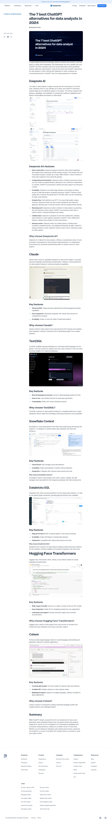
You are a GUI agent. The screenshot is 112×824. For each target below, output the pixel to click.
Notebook (24, 759)
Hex (75, 777)
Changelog (41, 769)
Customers (17, 5)
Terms (39, 817)
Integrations (42, 759)
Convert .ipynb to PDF (27, 787)
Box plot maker (44, 787)
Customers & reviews (62, 759)
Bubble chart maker (46, 798)
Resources (28, 5)
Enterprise (82, 5)
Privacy (33, 817)
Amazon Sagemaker (79, 762)
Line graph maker (26, 798)
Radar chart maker (45, 794)
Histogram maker (26, 809)
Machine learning (26, 766)
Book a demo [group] (92, 5)
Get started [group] (101, 5)
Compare (94, 769)
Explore (93, 762)
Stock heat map (44, 809)
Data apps (24, 762)
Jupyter (76, 759)
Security (41, 773)
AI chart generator (26, 791)
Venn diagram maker (46, 802)
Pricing (74, 5)
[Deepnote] (55, 5)
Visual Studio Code (79, 773)
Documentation (43, 766)
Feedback (94, 766)
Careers (58, 762)
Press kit (58, 766)
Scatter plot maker (26, 805)
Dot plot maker (44, 791)
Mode (75, 769)
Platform (7, 5)
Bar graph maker (26, 794)
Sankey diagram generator (48, 805)
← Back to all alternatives (12, 14)
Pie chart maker (25, 802)
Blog (92, 759)
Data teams (24, 769)
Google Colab (78, 766)
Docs (37, 5)
